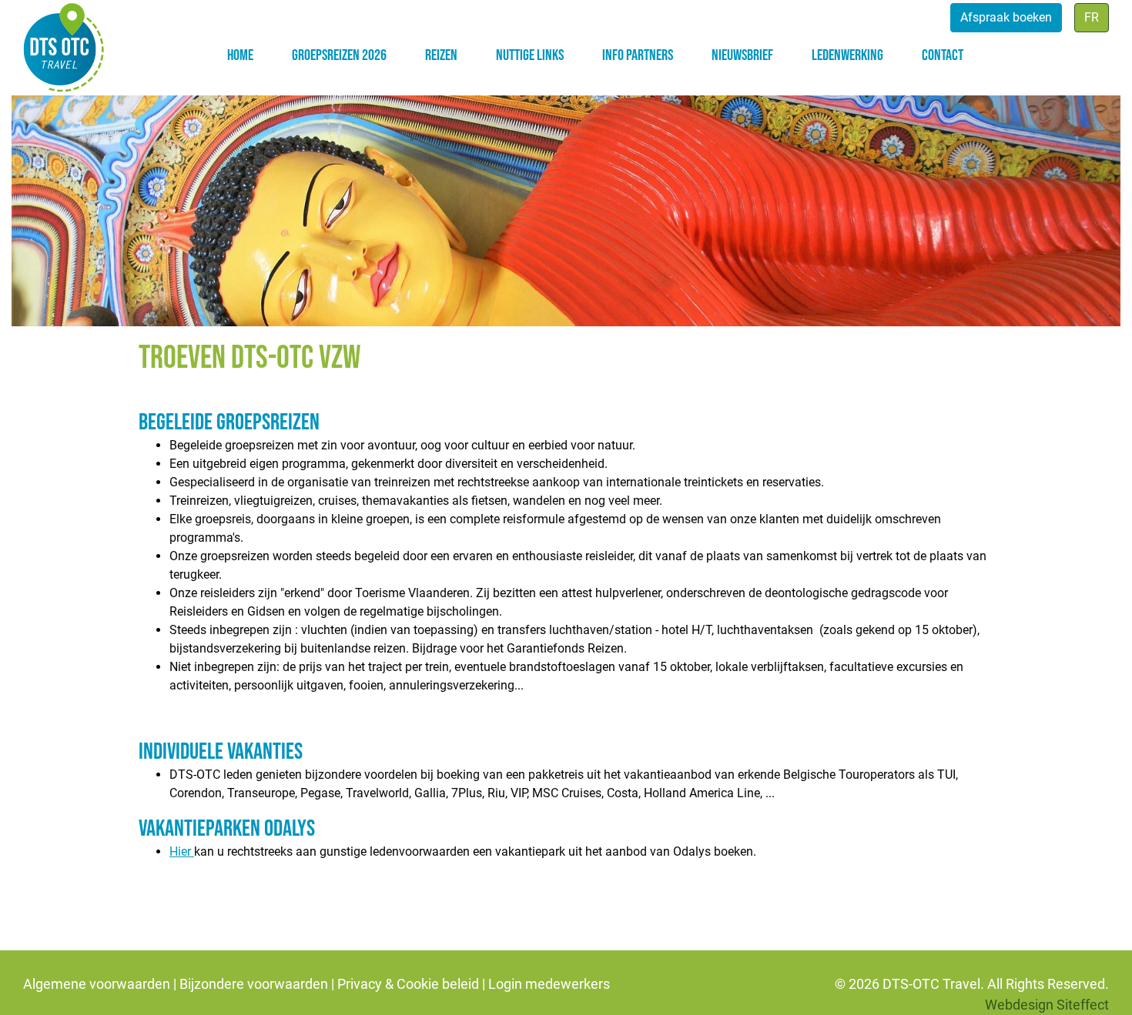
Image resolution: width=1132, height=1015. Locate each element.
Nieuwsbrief (742, 55)
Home (240, 55)
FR (1091, 17)
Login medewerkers (549, 984)
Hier (181, 851)
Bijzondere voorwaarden (253, 984)
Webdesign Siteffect (1047, 1005)
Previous (42, 199)
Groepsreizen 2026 (339, 55)
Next (1089, 199)
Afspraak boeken (1006, 17)
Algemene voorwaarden (96, 984)
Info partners (637, 55)
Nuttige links (530, 55)
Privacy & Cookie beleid (408, 984)
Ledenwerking (847, 55)
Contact (942, 55)
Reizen (441, 55)
